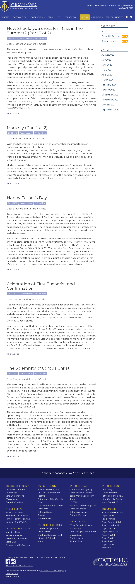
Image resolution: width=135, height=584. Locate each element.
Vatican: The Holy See (48, 489)
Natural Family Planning (18, 519)
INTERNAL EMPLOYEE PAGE (19, 566)
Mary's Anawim (109, 492)
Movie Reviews (45, 518)
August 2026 (108, 55)
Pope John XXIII (110, 531)
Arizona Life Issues (15, 512)
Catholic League (77, 508)
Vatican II (106, 547)
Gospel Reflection (111, 36)
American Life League (17, 515)
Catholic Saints (45, 512)
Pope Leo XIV (108, 515)
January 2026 (108, 90)
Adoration (97, 17)
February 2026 (109, 85)
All (103, 31)
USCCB (73, 502)
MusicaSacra (75, 535)
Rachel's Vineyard (15, 535)
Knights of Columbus (16, 538)
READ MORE (15, 113)
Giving (84, 17)
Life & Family (44, 531)
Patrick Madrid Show (112, 496)
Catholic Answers (78, 512)
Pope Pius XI (108, 538)
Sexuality (42, 515)
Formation (37, 17)
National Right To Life (16, 522)
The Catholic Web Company (53, 571)
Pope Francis (108, 519)
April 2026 (107, 75)
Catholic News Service (80, 492)
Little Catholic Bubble (113, 499)
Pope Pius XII (108, 535)
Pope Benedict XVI (111, 522)
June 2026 (107, 65)
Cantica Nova (76, 538)
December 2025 (110, 95)
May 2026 (106, 70)
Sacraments (20, 17)
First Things (107, 489)
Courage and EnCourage (18, 545)
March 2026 (108, 80)
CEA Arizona (12, 499)
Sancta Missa (75, 541)
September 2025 (110, 109)
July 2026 (106, 60)
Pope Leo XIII (108, 544)
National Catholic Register (82, 505)
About (5, 17)
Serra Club (11, 542)
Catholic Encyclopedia (49, 528)
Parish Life (54, 17)
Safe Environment (15, 496)
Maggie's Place (13, 532)
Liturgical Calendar (47, 538)
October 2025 (109, 104)
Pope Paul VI (108, 528)
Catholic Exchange (78, 515)
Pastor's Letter (109, 41)
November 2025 (110, 99)
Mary (40, 541)
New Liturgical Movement (82, 531)
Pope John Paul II (111, 525)
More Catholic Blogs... (112, 502)
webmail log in (12, 576)
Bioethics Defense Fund (50, 535)
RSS (124, 36)
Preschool (70, 17)
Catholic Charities (14, 502)
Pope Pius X (108, 541)
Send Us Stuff (12, 574)
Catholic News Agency (80, 489)
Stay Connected (114, 17)
